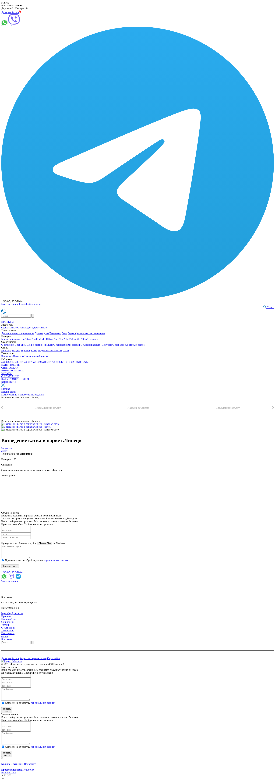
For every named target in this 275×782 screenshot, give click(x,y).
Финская (43, 356)
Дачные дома (42, 333)
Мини (4, 339)
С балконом (7, 344)
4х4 (3, 362)
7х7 (49, 362)
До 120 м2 (59, 339)
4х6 (8, 362)
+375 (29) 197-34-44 (11, 572)
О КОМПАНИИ (10, 376)
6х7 (30, 362)
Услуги (5, 624)
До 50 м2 (26, 339)
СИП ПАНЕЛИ (9, 367)
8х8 (58, 362)
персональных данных (55, 560)
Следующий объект (228, 407)
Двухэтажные (39, 327)
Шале (66, 350)
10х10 (78, 362)
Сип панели (7, 622)
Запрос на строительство (33, 658)
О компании (8, 627)
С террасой (118, 344)
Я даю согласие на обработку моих (36, 560)
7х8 (53, 362)
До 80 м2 (37, 339)
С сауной (107, 344)
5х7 (21, 362)
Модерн (16, 350)
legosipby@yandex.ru (30, 304)
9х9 (72, 362)
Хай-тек (57, 350)
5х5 (12, 362)
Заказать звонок (9, 304)
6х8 (34, 362)
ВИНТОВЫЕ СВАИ (12, 370)
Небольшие (14, 339)
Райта (34, 350)
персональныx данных (43, 746)
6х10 (43, 362)
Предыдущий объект (48, 407)
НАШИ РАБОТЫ (10, 364)
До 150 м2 (70, 339)
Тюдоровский (45, 350)
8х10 (67, 362)
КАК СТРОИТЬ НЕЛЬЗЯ (15, 379)
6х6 (25, 362)
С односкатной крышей (40, 344)
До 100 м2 (47, 339)
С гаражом (20, 344)
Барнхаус (6, 350)
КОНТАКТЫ (8, 382)
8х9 (62, 362)
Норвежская (31, 356)
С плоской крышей (91, 344)
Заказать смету (10, 566)
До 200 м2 (82, 339)
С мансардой (24, 327)
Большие (93, 339)
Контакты (6, 639)
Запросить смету (6, 449)
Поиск (270, 307)
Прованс (25, 350)
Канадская (7, 356)
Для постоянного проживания (17, 333)
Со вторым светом (135, 344)
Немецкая (18, 356)
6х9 (39, 362)
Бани (64, 333)
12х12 (85, 362)
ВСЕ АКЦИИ (8, 772)
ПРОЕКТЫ (7, 321)
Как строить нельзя (7, 635)
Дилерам (6, 12)
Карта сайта (53, 658)
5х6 (16, 362)
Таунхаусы (55, 333)
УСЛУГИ (6, 373)
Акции (15, 12)
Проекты (6, 616)
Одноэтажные (9, 327)
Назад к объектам (138, 407)
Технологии (7, 630)
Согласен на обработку (30, 702)
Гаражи (72, 333)
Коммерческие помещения (91, 333)
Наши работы (8, 619)
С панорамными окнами (66, 344)
